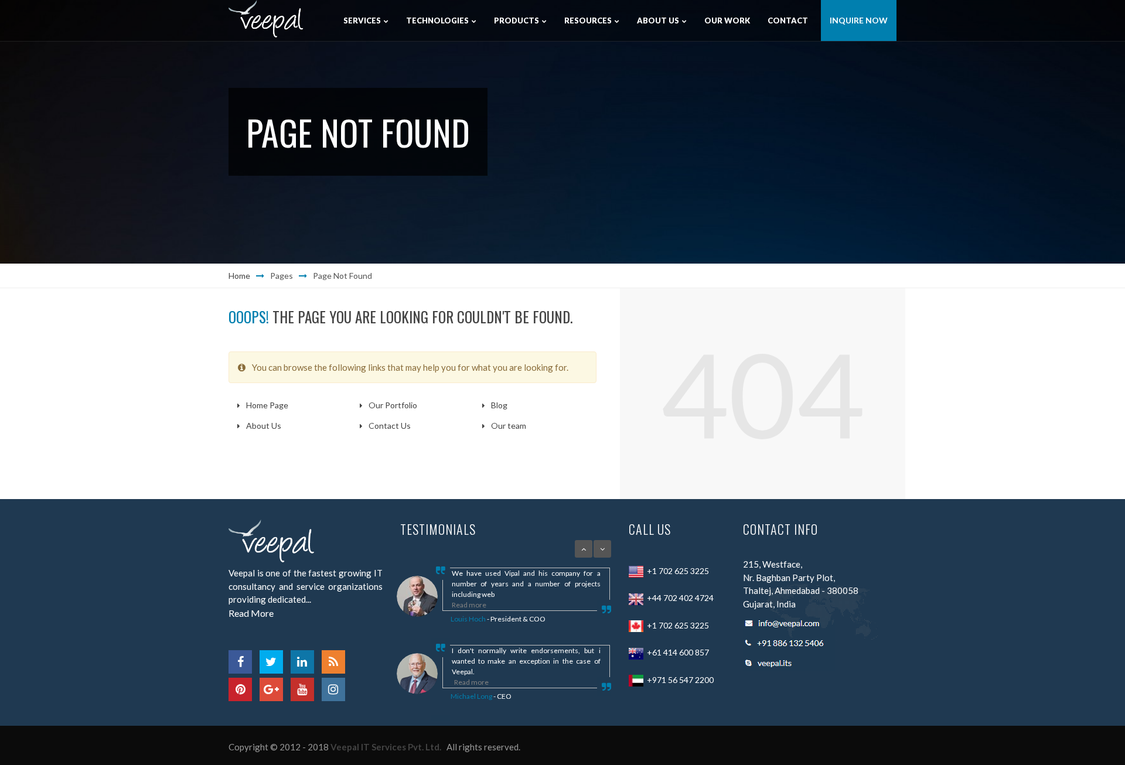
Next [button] (602, 549)
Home (239, 276)
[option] (488, 596)
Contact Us (390, 426)
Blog (499, 405)
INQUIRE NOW (859, 20)
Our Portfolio (393, 405)
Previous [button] (583, 549)
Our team (508, 426)
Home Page (267, 405)
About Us (263, 426)
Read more (469, 604)
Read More (251, 613)
